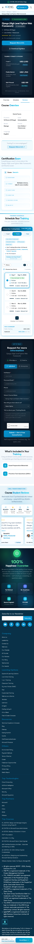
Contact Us (4, 139)
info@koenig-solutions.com (18, 157)
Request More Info (17, 43)
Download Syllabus (18, 49)
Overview (6, 100)
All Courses (21, 7)
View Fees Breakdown (8, 941)
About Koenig (5, 127)
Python (14, 11)
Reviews (25, 100)
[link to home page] (9, 7)
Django (9, 11)
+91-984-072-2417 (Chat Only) (18, 2)
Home (3, 11)
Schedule (16, 100)
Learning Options (6, 135)
